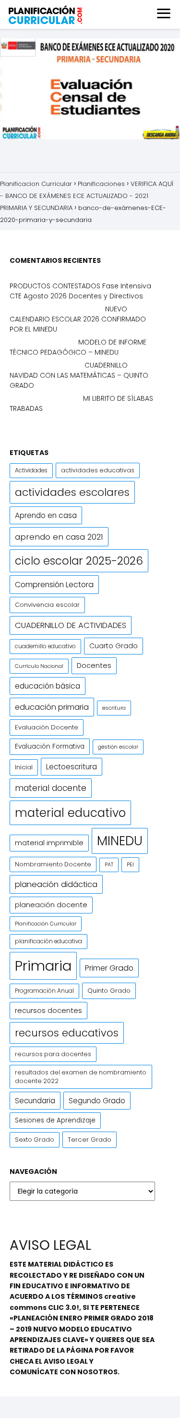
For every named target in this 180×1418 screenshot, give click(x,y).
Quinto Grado (109, 990)
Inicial (24, 767)
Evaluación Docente (46, 727)
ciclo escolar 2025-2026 (79, 560)
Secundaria (35, 1101)
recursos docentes (48, 1010)
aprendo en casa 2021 (59, 537)
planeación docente (51, 905)
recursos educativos (67, 1033)
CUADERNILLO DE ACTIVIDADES (70, 625)
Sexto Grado (34, 1139)
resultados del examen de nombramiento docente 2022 (80, 1076)
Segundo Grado (97, 1101)
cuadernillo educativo (45, 646)
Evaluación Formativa (49, 746)
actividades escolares (72, 492)
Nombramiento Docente (53, 864)
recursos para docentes (53, 1054)
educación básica (47, 686)
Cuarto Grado (113, 646)
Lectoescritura (71, 767)
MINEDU (120, 841)
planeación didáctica (56, 884)
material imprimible (49, 843)
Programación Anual (44, 991)
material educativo (70, 812)
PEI (130, 864)
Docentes (94, 665)
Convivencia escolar (47, 604)
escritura (114, 708)
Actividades (31, 470)
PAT (109, 864)
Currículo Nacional (39, 666)
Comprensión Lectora (54, 584)
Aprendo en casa (46, 515)
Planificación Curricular (45, 923)
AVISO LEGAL (66, 1361)
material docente (50, 788)
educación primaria (52, 707)
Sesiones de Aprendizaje (55, 1120)
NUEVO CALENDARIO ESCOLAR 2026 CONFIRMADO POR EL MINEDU (78, 319)
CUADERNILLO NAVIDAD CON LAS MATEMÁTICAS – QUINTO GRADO (79, 375)
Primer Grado (109, 968)
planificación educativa (48, 941)
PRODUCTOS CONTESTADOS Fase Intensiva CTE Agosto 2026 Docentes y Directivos (80, 291)
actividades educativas (97, 470)
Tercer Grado (89, 1139)
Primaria (43, 965)
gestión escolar (118, 747)
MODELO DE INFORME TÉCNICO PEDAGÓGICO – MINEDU (78, 347)
